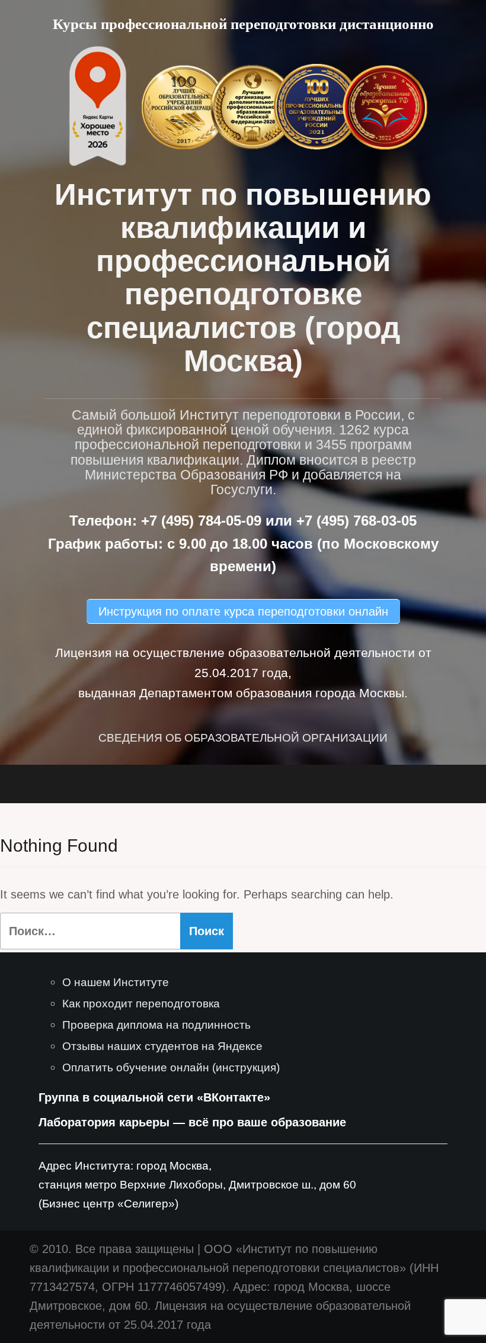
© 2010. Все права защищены (112, 1248)
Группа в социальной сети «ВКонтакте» (154, 1097)
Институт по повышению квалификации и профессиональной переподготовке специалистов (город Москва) (243, 277)
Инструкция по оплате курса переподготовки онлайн (243, 611)
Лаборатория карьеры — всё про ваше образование (192, 1122)
